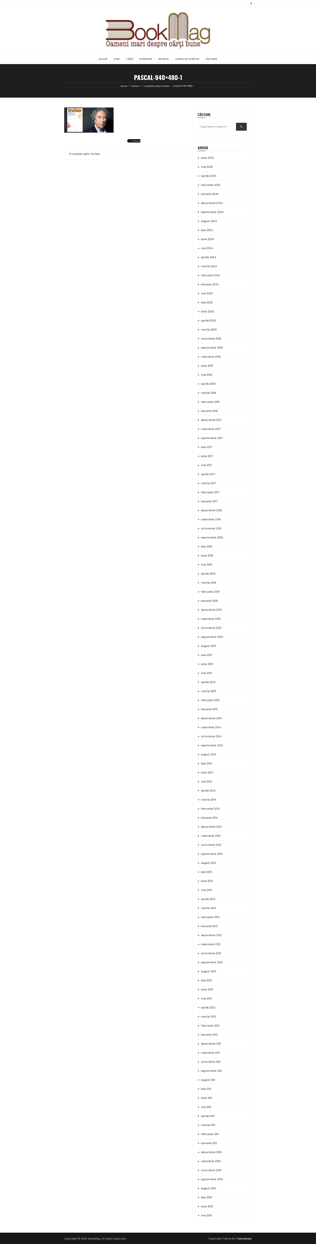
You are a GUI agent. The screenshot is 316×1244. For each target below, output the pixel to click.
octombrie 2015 (211, 628)
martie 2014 (208, 800)
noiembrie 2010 (211, 1161)
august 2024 (209, 221)
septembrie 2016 (212, 537)
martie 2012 (208, 1017)
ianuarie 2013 (209, 926)
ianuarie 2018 (209, 411)
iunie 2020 (207, 311)
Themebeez (244, 1239)
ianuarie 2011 (209, 1143)
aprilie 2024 (208, 257)
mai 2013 (206, 890)
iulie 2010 (206, 1197)
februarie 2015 (210, 700)
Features (211, 59)
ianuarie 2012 (209, 1035)
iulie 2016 (206, 546)
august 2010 (208, 1188)
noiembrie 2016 (211, 519)
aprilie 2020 (208, 320)
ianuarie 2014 (209, 818)
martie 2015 (208, 691)
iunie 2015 (207, 664)
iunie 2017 (207, 456)
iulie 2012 (206, 980)
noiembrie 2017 (211, 429)
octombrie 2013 (211, 845)
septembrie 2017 (212, 438)
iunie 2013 (207, 881)
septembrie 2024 (212, 212)
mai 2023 (207, 293)
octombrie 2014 (211, 736)
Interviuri (146, 59)
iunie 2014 (207, 772)
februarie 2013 (210, 917)
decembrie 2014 (211, 718)
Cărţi (129, 59)
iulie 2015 (206, 655)
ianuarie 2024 (210, 284)
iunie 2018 (207, 366)
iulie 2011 (206, 1089)
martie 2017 (208, 483)
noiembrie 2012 (211, 944)
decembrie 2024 (212, 203)
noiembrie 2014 (211, 727)
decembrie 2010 (211, 1152)
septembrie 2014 (212, 745)
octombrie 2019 (211, 339)
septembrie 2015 (212, 637)
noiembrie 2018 (211, 357)
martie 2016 (208, 583)
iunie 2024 (207, 239)
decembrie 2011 (211, 1044)
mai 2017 (206, 465)
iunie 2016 (207, 555)
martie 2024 (209, 266)
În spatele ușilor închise (84, 154)
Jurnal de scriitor (187, 59)
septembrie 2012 (212, 962)
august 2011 (208, 1080)
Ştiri (116, 59)
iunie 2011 (206, 1098)
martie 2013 (208, 908)
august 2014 (208, 754)
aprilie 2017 (208, 474)
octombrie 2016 (211, 528)
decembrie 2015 (211, 610)
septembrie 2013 (212, 854)
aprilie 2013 (208, 899)
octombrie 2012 (211, 953)
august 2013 (208, 863)
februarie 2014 (210, 809)
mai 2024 (207, 248)
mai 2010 (206, 1215)
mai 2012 (206, 998)
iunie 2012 (207, 989)
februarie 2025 (210, 185)
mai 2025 (207, 167)
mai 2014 (206, 781)
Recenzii (163, 59)
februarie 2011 (210, 1134)
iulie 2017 (206, 447)
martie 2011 (208, 1125)
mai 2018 (206, 375)
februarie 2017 (210, 492)
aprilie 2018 (208, 384)
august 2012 (208, 971)
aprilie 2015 (208, 682)
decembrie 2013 (211, 827)
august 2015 (208, 646)
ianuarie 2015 (209, 709)
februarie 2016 (210, 592)
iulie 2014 (206, 763)
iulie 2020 (207, 302)
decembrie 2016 (211, 510)
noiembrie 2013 (211, 836)
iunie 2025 (207, 158)
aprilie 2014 (208, 791)
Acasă (103, 59)
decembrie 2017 (211, 420)
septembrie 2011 (211, 1071)
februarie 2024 (210, 275)
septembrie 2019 (212, 348)
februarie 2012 (210, 1026)
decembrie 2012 (211, 935)
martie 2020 (209, 330)
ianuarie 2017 (209, 501)
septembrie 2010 (212, 1179)
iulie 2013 (206, 872)
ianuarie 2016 (209, 601)
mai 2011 (206, 1107)
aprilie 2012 (208, 1007)
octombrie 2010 (211, 1170)
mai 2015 (206, 673)
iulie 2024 (207, 230)
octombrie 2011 (211, 1062)
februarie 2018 (210, 402)
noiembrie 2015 (211, 619)
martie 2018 (208, 393)
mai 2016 (206, 565)
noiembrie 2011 (210, 1053)
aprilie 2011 (208, 1116)
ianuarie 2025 (209, 194)
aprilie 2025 (208, 176)
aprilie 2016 (208, 574)
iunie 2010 (207, 1206)
